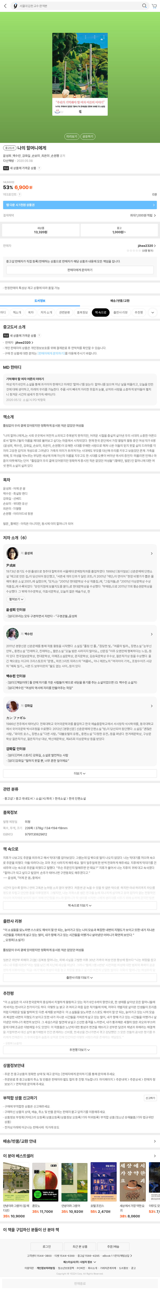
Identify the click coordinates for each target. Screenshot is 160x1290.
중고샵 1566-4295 (89, 1255)
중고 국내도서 (24, 799)
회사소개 (92, 1268)
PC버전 (81, 1268)
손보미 (36, 156)
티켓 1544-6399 (65, 1255)
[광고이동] (144, 6)
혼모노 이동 (45, 1190)
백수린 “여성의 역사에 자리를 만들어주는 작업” (40, 688)
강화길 (26, 156)
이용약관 (29, 1268)
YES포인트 (10, 194)
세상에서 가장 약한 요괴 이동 (133, 1190)
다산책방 (8, 161)
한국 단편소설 (77, 799)
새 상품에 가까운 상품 (23, 168)
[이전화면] (5, 6)
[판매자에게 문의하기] (51, 353)
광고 (133, 1268)
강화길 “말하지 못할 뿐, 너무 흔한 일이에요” (38, 761)
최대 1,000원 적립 (141, 215)
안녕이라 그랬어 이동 (74, 1190)
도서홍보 (123, 1268)
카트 (155, 6)
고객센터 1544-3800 (39, 1255)
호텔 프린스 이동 (104, 1190)
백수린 (17, 156)
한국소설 (60, 799)
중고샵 (9, 799)
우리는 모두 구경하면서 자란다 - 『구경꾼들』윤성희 (42, 616)
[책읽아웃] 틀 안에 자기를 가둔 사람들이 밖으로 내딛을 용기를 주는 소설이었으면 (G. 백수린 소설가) (72, 682)
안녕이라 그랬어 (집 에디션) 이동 (16, 1190)
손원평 (55, 156)
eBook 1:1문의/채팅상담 (115, 1255)
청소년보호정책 (66, 1268)
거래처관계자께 (108, 1268)
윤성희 (7, 156)
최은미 (45, 156)
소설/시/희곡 (44, 799)
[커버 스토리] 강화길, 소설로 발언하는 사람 (38, 755)
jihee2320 (23, 343)
